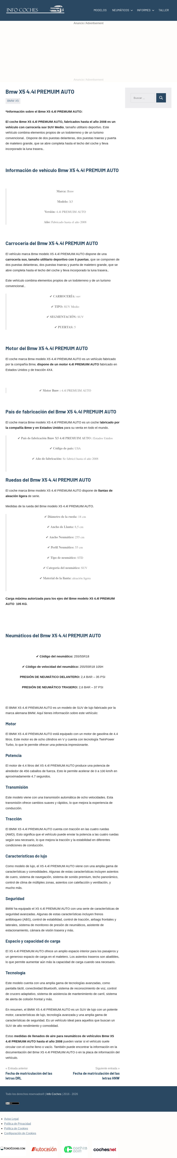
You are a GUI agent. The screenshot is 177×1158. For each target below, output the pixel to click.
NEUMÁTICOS (120, 10)
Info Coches (53, 1094)
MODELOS (100, 10)
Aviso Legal (11, 1118)
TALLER (164, 10)
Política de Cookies (16, 1128)
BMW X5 (13, 100)
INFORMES (144, 10)
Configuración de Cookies (20, 1133)
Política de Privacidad (17, 1123)
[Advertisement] (88, 51)
